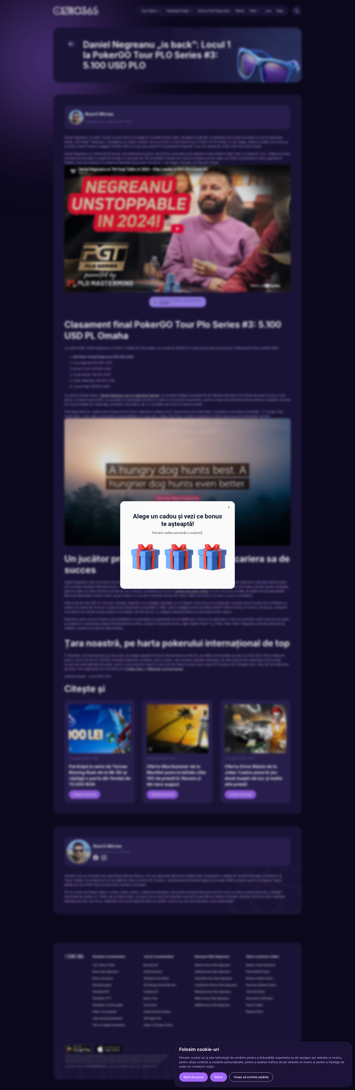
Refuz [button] (218, 1077)
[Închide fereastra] (228, 507)
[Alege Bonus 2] (212, 557)
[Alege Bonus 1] (179, 557)
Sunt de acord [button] (193, 1077)
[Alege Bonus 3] (145, 557)
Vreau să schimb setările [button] (251, 1077)
